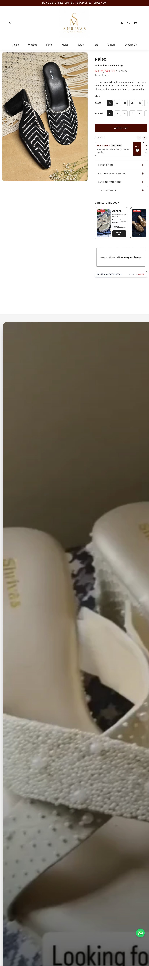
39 (132, 103)
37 (117, 103)
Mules (65, 44)
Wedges (32, 44)
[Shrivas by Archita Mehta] (74, 23)
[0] (135, 23)
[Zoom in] (85, 58)
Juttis (81, 44)
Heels (49, 44)
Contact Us (131, 44)
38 (125, 103)
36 (110, 103)
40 (140, 103)
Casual (111, 44)
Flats (95, 44)
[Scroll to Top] (143, 950)
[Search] (10, 23)
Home (15, 44)
